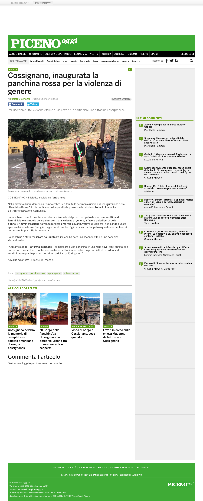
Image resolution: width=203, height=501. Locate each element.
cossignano (21, 273)
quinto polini (54, 273)
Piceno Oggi (43, 3)
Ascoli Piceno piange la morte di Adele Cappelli (165, 125)
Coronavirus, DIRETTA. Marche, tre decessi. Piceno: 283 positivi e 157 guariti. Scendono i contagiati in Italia (168, 233)
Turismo (131, 54)
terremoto (85, 61)
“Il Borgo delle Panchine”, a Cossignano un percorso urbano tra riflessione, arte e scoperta (53, 339)
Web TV (93, 54)
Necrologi (187, 54)
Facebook (166, 61)
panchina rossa (37, 273)
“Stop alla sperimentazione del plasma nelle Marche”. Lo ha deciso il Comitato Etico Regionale (167, 217)
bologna (136, 61)
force (95, 61)
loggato (26, 363)
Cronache (35, 54)
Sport (154, 54)
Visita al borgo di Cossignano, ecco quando (83, 333)
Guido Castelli (37, 61)
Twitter (172, 61)
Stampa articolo (122, 99)
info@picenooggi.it (34, 489)
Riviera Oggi (20, 3)
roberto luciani (71, 273)
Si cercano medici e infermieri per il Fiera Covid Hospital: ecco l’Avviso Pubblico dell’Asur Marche (166, 249)
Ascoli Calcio (17, 54)
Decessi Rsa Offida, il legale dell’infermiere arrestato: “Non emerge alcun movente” (167, 187)
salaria (74, 61)
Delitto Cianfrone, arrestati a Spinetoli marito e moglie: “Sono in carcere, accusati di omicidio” (168, 202)
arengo (125, 61)
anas (65, 61)
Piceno (144, 54)
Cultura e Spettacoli (58, 54)
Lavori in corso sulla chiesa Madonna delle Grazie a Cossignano (116, 335)
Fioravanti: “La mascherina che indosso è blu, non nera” (168, 264)
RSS (177, 61)
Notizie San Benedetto (96, 475)
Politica (106, 54)
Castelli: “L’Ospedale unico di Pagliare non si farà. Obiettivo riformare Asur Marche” (168, 155)
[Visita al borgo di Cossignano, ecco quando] (85, 323)
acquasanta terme (110, 61)
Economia (80, 54)
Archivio (137, 475)
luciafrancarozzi (20, 99)
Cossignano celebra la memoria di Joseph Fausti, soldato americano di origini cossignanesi (21, 339)
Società (119, 54)
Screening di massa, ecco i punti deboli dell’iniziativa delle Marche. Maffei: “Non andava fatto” (166, 140)
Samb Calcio (76, 475)
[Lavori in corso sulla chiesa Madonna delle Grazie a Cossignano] (117, 323)
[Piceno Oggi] (44, 48)
